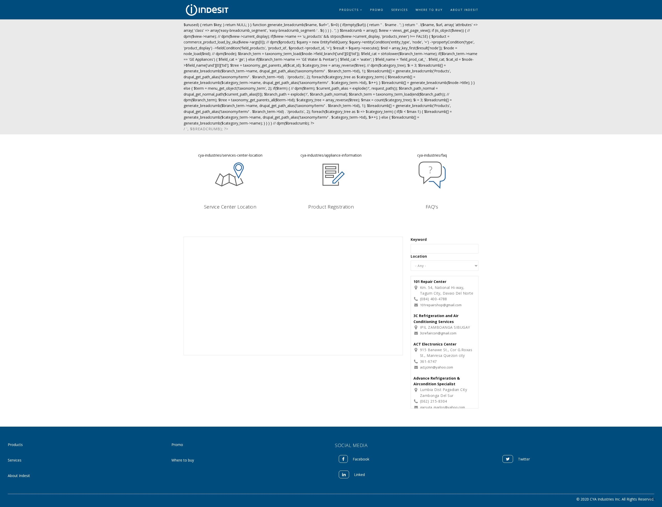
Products (349, 10)
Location (419, 256)
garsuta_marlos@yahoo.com (442, 407)
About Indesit (464, 10)
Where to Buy (429, 10)
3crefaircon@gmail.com (438, 333)
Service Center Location (230, 207)
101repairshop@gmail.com (441, 305)
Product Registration (331, 207)
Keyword (419, 239)
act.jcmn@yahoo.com (436, 367)
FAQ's (432, 207)
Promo (376, 10)
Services (399, 10)
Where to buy (182, 460)
